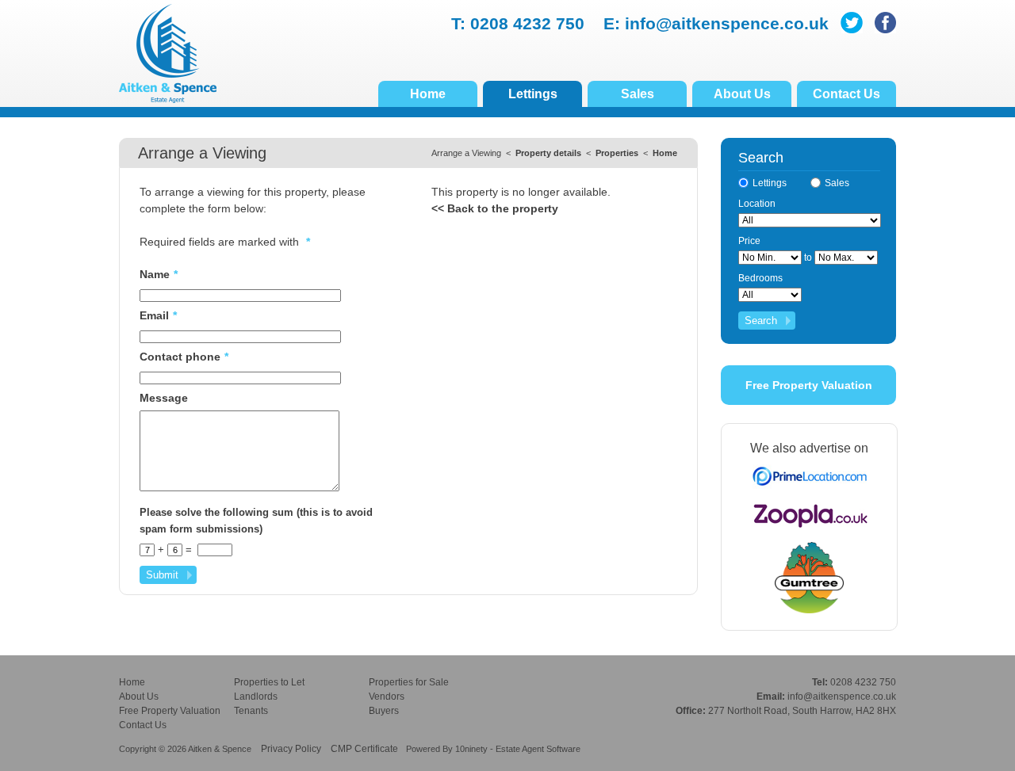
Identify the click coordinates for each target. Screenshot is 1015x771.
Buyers (384, 710)
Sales (637, 94)
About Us (742, 94)
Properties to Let (269, 682)
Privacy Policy (291, 748)
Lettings (532, 94)
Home (428, 94)
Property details (548, 153)
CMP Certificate (364, 748)
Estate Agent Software (538, 749)
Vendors (386, 696)
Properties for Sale (409, 682)
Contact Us (846, 94)
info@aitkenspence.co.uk (727, 23)
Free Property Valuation (808, 385)
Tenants (251, 710)
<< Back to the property (494, 208)
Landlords (256, 696)
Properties (617, 153)
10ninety (471, 749)
